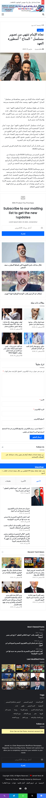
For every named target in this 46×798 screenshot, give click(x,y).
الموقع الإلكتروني (39, 419)
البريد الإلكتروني (38, 409)
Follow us (40, 724)
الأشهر (38, 481)
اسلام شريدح (38, 49)
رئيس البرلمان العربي (37, 709)
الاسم (42, 400)
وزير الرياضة (17, 713)
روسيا (15, 709)
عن (36, 783)
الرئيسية (39, 25)
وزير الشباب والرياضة (37, 717)
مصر (35, 713)
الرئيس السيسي (28, 702)
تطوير (22, 706)
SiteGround (37, 779)
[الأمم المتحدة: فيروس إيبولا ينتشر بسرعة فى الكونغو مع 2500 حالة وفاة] (34, 562)
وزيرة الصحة (15, 717)
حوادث (14, 783)
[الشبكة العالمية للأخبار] (23, 8)
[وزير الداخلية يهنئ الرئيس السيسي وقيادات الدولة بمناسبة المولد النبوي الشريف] (37, 685)
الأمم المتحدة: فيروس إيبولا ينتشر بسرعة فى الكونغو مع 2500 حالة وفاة (35, 572)
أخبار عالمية (21, 783)
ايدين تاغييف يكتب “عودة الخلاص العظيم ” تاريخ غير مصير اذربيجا (16, 489)
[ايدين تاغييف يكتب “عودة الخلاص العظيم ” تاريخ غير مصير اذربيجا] (37, 496)
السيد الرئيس (31, 706)
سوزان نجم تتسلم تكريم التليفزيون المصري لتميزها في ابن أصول (19, 509)
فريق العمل (29, 783)
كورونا (41, 713)
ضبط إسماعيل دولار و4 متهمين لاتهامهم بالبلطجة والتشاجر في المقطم (12, 572)
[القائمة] (3, 14)
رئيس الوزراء (24, 709)
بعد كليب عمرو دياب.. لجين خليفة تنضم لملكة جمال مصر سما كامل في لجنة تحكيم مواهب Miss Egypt (13, 349)
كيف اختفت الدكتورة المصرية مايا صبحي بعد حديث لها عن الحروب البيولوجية (17, 518)
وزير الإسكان (27, 713)
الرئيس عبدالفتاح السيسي (13, 702)
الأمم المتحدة (39, 702)
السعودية (40, 706)
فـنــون (33, 25)
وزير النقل (25, 717)
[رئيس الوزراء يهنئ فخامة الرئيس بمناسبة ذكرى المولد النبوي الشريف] (34, 587)
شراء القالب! (6, 783)
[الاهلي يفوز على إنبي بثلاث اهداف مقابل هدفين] (37, 668)
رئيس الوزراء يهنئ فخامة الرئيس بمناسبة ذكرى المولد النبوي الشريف (35, 597)
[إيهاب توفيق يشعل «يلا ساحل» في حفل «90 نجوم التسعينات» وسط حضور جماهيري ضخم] (12, 314)
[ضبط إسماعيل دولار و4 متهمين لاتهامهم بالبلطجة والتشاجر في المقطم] (12, 562)
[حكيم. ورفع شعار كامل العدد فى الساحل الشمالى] (34, 338)
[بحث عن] (43, 14)
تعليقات (8, 481)
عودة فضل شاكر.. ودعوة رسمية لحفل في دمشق (36, 323)
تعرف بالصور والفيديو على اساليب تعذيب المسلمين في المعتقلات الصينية (17, 526)
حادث (16, 706)
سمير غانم (8, 709)
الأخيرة (23, 481)
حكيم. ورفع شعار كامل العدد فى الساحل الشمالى (35, 347)
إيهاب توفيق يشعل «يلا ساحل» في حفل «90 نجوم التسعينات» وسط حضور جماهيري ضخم (12, 324)
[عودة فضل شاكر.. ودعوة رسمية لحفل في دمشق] (34, 314)
